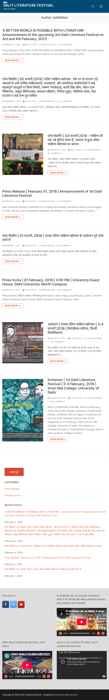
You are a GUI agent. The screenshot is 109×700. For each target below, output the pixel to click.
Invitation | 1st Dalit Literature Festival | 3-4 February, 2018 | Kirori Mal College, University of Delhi (73, 386)
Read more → (13, 60)
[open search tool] (93, 6)
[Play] (60, 633)
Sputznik (74, 694)
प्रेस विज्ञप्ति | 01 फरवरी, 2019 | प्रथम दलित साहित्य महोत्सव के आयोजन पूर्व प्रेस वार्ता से (52, 238)
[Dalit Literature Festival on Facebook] (5, 604)
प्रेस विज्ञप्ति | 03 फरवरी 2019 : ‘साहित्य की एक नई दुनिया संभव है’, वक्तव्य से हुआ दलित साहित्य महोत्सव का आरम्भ (75, 140)
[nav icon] (101, 6)
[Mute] (98, 633)
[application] (82, 622)
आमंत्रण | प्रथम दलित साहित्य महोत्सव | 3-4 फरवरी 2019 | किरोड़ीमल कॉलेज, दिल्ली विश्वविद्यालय (75, 328)
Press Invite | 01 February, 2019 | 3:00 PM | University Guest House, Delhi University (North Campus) (50, 282)
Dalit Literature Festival (28, 5)
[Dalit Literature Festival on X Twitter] (13, 604)
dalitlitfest (31, 45)
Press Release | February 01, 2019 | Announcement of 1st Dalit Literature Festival (52, 193)
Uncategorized (94, 338)
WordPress (60, 694)
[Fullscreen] (103, 633)
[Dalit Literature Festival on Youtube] (21, 604)
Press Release (48, 45)
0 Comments (66, 45)
